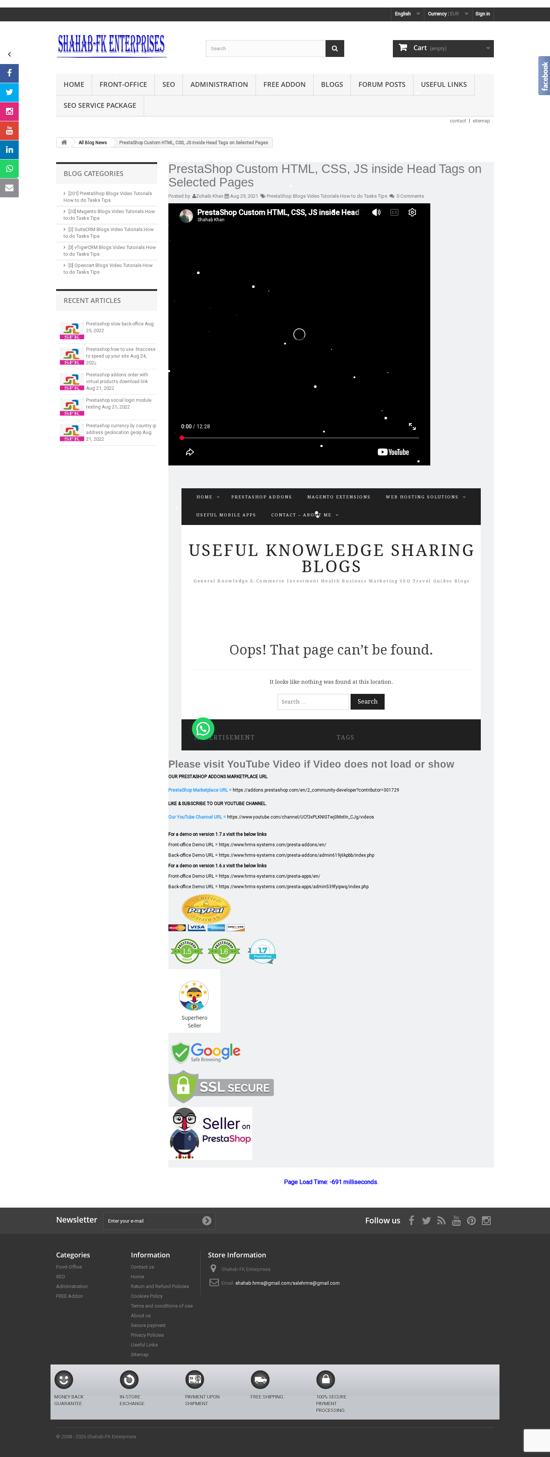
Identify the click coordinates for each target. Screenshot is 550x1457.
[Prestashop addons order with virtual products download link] (72, 381)
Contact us (142, 1267)
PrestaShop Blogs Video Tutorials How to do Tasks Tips (327, 196)
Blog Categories (93, 173)
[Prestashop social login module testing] (72, 407)
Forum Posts (382, 84)
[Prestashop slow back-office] (72, 330)
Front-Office (123, 84)
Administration (219, 84)
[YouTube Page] (9, 130)
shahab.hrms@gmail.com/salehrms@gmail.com (287, 1283)
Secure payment (148, 1325)
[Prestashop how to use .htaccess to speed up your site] (72, 356)
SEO (168, 84)
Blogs (332, 84)
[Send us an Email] (9, 188)
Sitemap (140, 1354)
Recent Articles (92, 300)
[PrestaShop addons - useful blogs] (125, 45)
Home (74, 84)
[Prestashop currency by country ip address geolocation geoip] (72, 432)
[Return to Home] (64, 142)
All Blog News (93, 142)
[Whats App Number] (9, 169)
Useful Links (444, 84)
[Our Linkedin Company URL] (9, 149)
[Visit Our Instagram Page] (9, 111)
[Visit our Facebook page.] (9, 73)
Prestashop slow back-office (115, 324)
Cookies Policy (147, 1296)
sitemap (481, 121)
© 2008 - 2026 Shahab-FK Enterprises (96, 1436)
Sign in (483, 13)
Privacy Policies (147, 1335)
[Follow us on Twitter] (9, 92)
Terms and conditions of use (162, 1306)
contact (458, 121)
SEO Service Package (100, 105)
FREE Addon (284, 84)
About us (141, 1315)
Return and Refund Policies (160, 1286)
